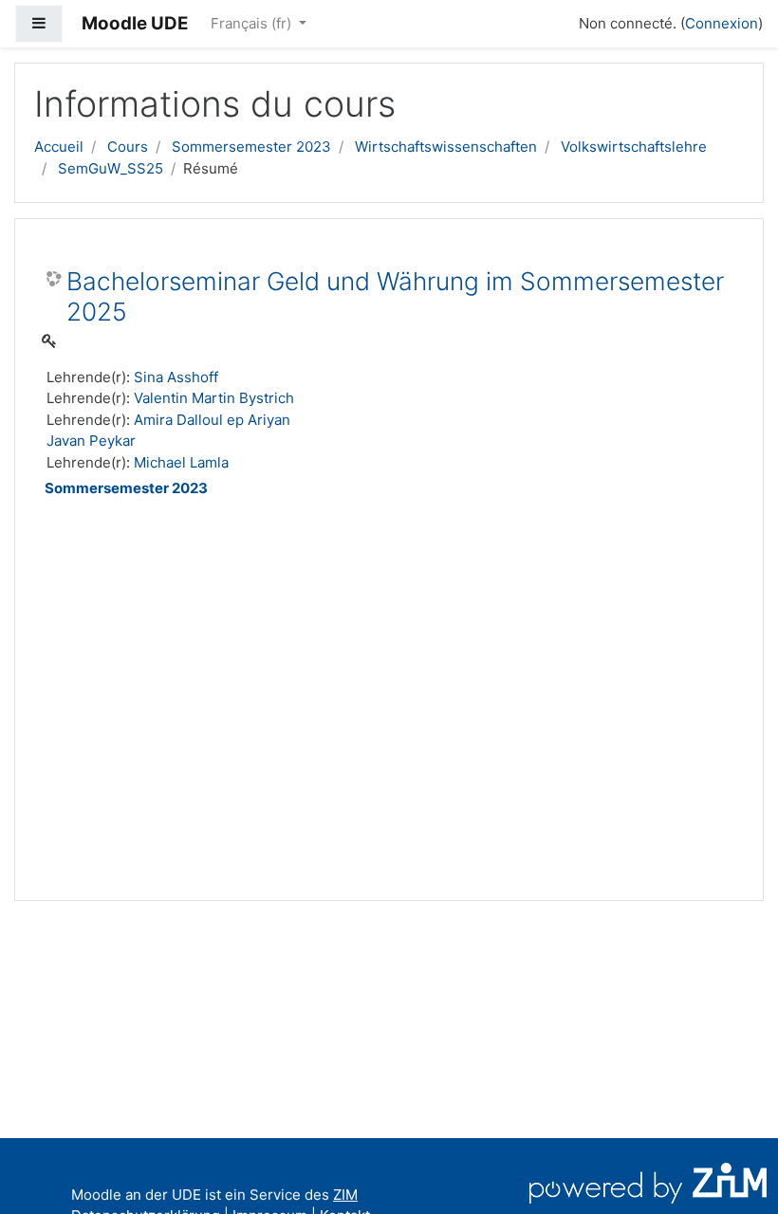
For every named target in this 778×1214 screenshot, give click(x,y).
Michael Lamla (181, 462)
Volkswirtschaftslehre (634, 147)
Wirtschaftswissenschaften (446, 147)
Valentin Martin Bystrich (214, 398)
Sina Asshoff (176, 377)
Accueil (58, 147)
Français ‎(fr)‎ (253, 23)
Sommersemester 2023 (251, 147)
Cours (127, 147)
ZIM (345, 1195)
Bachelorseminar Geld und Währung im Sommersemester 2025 (395, 296)
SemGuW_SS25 (110, 168)
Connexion (721, 23)
